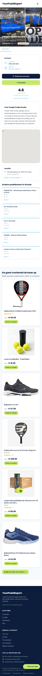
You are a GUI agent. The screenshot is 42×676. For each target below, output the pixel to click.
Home (4, 33)
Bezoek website (14, 69)
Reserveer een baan (22, 76)
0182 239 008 (14, 64)
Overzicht (5, 49)
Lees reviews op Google (20, 98)
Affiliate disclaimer (8, 646)
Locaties (9, 33)
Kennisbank (6, 620)
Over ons (5, 634)
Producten (5, 614)
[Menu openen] (38, 4)
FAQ (3, 623)
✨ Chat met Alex (31, 666)
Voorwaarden (6, 643)
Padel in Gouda (18, 33)
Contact (4, 637)
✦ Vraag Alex (21, 82)
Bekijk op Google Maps (12, 177)
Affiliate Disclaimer (28, 673)
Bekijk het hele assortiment (14, 572)
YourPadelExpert (12, 3)
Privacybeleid (6, 640)
